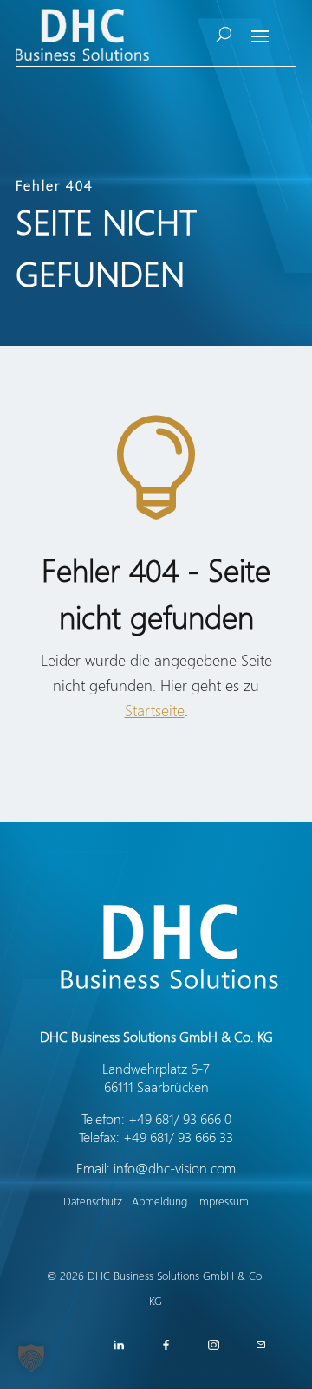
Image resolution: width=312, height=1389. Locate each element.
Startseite (155, 710)
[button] (31, 1358)
